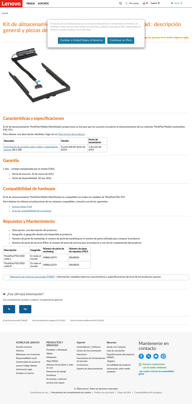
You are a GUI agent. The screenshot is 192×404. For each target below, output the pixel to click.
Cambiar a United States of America (81, 40)
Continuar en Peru (121, 40)
